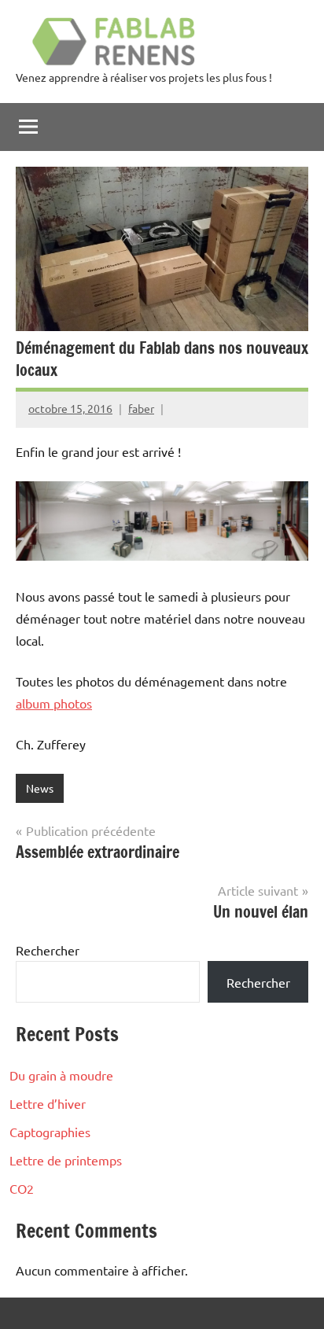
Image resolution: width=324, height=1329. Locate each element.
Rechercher (47, 950)
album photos (54, 703)
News (39, 788)
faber (141, 408)
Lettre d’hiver (47, 1103)
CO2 (21, 1188)
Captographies (49, 1131)
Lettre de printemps (65, 1160)
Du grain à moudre (61, 1075)
